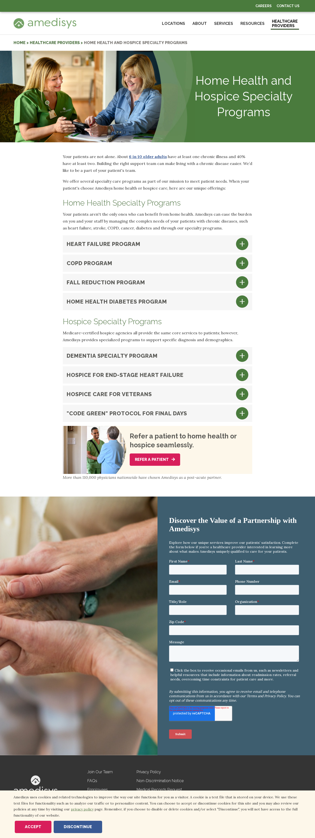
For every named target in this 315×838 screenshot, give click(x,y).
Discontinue (78, 826)
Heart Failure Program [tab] (104, 244)
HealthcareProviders (285, 23)
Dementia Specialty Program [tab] (112, 356)
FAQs (92, 780)
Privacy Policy (149, 772)
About (199, 23)
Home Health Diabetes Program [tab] (117, 301)
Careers (263, 6)
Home (20, 42)
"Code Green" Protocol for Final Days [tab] (127, 413)
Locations (173, 23)
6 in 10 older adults (148, 156)
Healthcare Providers (55, 42)
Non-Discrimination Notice (160, 780)
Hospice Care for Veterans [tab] (109, 394)
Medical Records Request (159, 789)
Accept (33, 826)
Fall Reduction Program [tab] (106, 282)
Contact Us (288, 6)
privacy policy (82, 809)
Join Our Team (100, 772)
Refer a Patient (152, 459)
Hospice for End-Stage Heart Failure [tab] (125, 375)
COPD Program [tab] (89, 263)
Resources (252, 23)
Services (223, 23)
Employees (97, 789)
